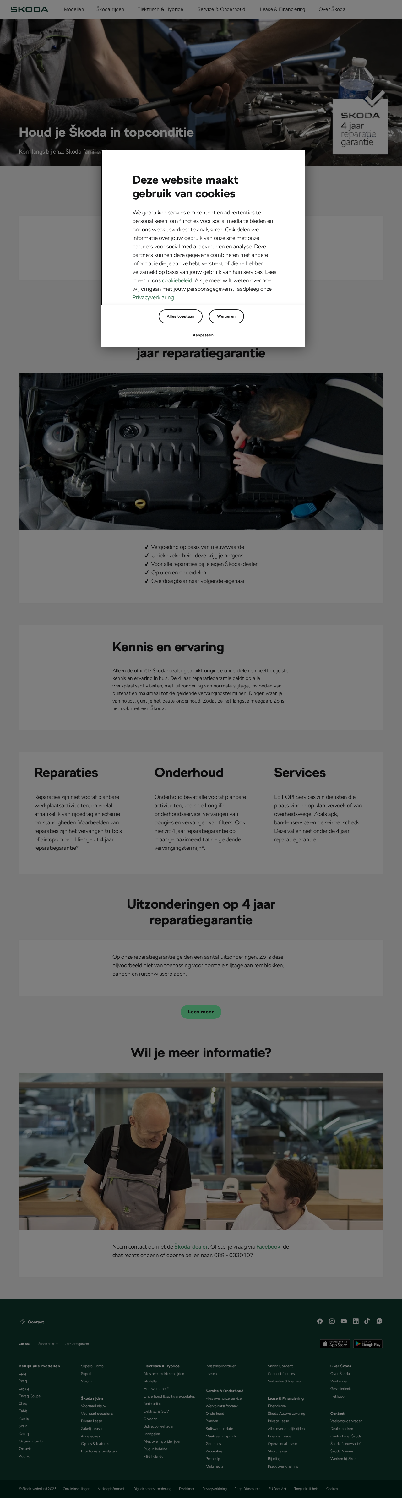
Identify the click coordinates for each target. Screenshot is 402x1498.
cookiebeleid (177, 280)
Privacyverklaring (153, 297)
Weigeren (226, 316)
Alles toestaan (180, 316)
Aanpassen (203, 335)
